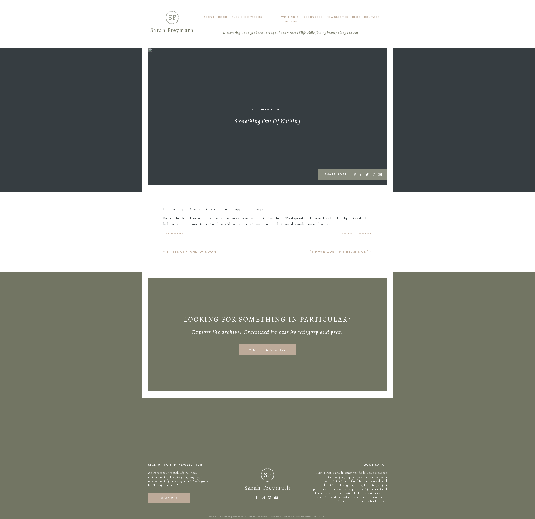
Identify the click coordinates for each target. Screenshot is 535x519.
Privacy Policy (239, 517)
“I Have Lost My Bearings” (339, 251)
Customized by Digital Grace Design (310, 517)
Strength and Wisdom (192, 251)
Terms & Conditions (259, 517)
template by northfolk (281, 517)
